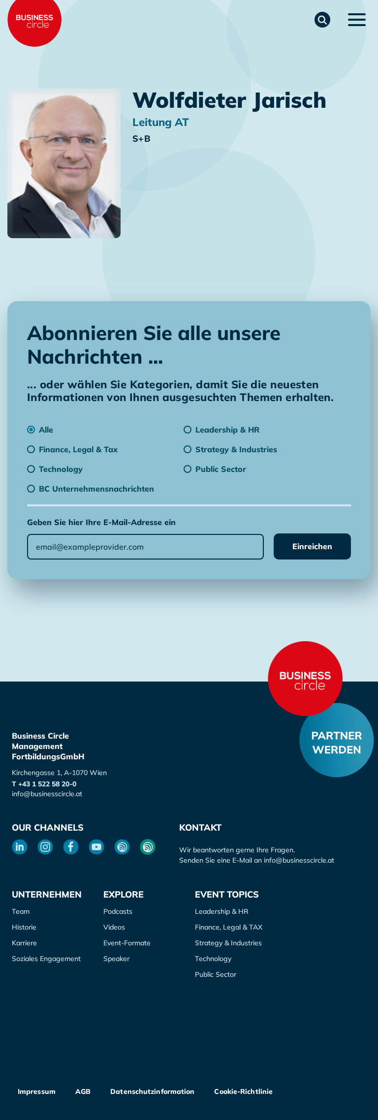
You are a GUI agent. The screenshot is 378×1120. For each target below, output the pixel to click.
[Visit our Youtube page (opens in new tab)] (96, 847)
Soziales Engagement (46, 958)
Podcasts (117, 911)
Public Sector (215, 974)
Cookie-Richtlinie (243, 1091)
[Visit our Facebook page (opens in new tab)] (71, 847)
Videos (114, 927)
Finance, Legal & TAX (228, 927)
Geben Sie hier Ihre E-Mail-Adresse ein (101, 522)
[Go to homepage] (305, 678)
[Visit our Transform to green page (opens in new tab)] (148, 847)
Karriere (24, 942)
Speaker (116, 958)
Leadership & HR (222, 911)
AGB (83, 1091)
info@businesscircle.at (47, 793)
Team (21, 911)
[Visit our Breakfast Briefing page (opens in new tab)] (122, 847)
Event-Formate (127, 942)
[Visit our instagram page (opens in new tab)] (45, 847)
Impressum (37, 1091)
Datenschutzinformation (152, 1091)
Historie (24, 927)
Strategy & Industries (228, 942)
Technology (213, 958)
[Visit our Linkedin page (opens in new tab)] (20, 847)
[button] (322, 20)
